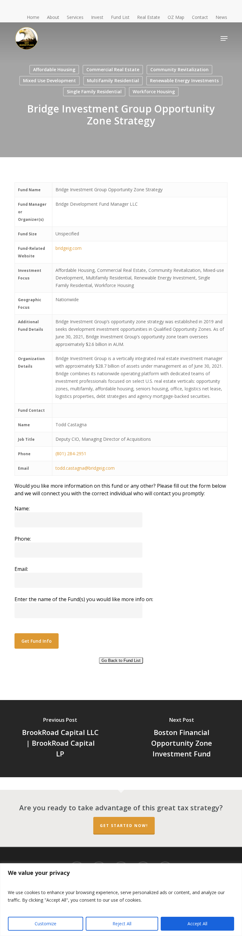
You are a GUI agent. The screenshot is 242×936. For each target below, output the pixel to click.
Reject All (121, 924)
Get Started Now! (124, 825)
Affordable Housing (54, 69)
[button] (224, 38)
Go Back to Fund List (121, 660)
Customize (45, 924)
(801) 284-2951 (70, 454)
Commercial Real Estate (112, 69)
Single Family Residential (94, 92)
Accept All (197, 924)
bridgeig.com (68, 248)
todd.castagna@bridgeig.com (85, 468)
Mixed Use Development (49, 80)
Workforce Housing (154, 92)
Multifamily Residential (113, 80)
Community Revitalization (179, 69)
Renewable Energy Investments (184, 80)
